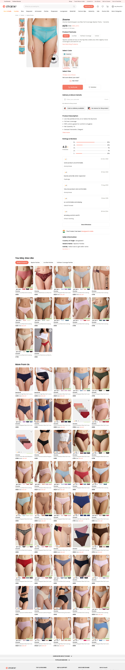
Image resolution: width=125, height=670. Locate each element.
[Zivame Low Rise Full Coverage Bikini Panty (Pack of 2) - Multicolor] (24, 309)
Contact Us (90, 1)
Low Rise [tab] (74, 36)
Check (106, 99)
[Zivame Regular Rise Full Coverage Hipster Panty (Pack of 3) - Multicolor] (62, 278)
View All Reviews (86, 224)
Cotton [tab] (97, 36)
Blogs (70, 1)
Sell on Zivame (106, 1)
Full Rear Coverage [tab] (85, 36)
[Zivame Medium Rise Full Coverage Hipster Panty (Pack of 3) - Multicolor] (62, 379)
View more (66, 132)
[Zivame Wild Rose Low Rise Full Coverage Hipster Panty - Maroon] (43, 278)
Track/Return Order (79, 1)
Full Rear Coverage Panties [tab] (65, 262)
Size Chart (75, 81)
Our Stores (97, 1)
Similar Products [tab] (22, 262)
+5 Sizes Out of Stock (69, 75)
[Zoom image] (42, 42)
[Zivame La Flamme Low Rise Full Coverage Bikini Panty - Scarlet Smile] (43, 340)
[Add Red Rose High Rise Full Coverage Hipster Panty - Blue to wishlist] (50, 369)
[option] (22, 22)
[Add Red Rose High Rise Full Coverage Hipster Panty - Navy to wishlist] (31, 369)
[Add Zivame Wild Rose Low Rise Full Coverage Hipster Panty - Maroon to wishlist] (50, 268)
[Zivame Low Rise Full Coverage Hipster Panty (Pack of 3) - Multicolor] (24, 278)
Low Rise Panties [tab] (48, 262)
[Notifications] (98, 6)
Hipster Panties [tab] (35, 262)
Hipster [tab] (66, 36)
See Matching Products (70, 44)
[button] (74, 6)
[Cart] (107, 6)
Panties (22, 15)
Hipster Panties (30, 15)
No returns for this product (100, 108)
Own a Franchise (116, 1)
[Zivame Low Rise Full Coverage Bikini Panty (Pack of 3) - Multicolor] (81, 278)
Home (16, 15)
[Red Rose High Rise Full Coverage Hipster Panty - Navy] (24, 379)
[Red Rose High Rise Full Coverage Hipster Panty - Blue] (43, 379)
